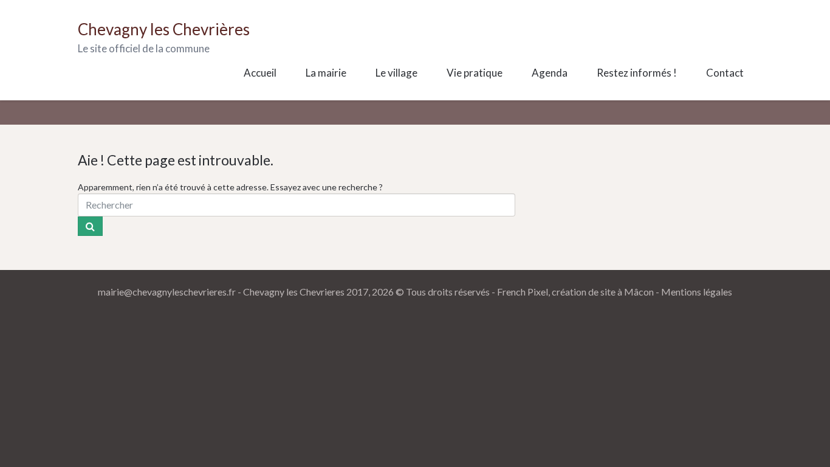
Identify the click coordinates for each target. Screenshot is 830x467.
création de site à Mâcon (603, 291)
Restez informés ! (637, 72)
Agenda (550, 72)
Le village (396, 72)
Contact (725, 72)
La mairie (326, 72)
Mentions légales (696, 291)
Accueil (260, 72)
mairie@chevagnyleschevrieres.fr (167, 291)
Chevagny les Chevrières (164, 29)
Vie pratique (474, 72)
